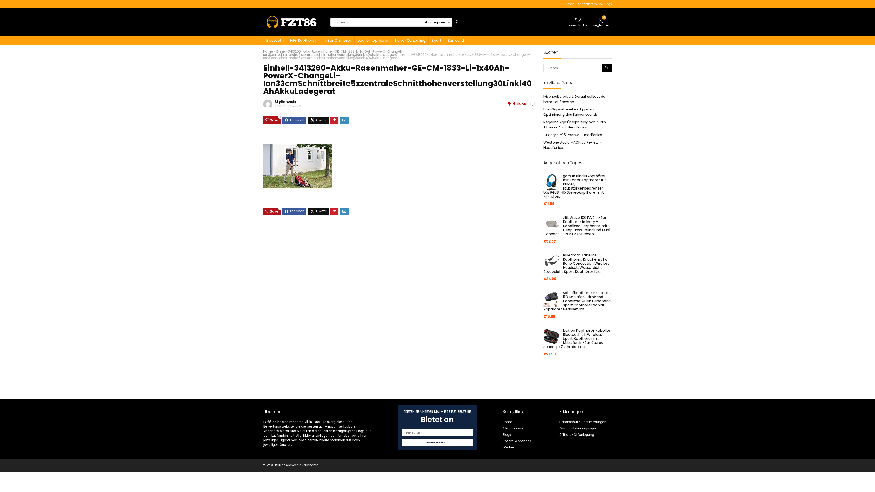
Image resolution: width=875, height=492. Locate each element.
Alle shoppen (513, 428)
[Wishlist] (578, 20)
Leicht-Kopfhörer (373, 40)
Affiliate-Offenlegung (576, 434)
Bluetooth (275, 40)
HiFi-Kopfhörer (303, 40)
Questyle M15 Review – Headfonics (572, 134)
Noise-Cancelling (410, 40)
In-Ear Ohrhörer (336, 40)
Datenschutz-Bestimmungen (582, 422)
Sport (437, 40)
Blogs (507, 434)
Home (268, 51)
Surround (456, 40)
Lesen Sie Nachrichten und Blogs (589, 4)
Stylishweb (285, 101)
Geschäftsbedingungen (578, 428)
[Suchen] (457, 22)
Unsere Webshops (517, 441)
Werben (509, 447)
